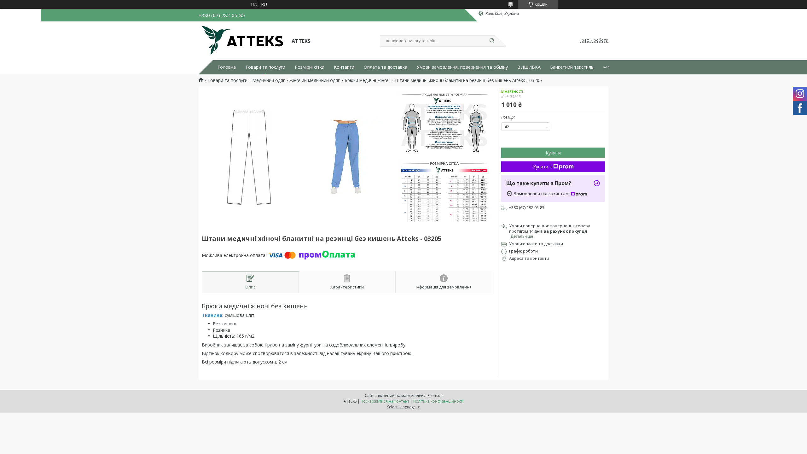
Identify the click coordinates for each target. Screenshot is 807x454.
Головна (227, 67)
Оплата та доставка (385, 67)
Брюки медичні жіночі (368, 80)
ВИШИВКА (529, 67)
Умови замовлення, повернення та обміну (462, 67)
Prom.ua (435, 395)
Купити (553, 153)
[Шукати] (491, 41)
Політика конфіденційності (438, 401)
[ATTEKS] (242, 40)
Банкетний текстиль (572, 67)
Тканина (212, 315)
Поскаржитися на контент (385, 401)
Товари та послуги (265, 67)
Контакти (344, 67)
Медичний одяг (268, 80)
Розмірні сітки (309, 67)
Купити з (542, 167)
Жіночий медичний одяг (314, 80)
